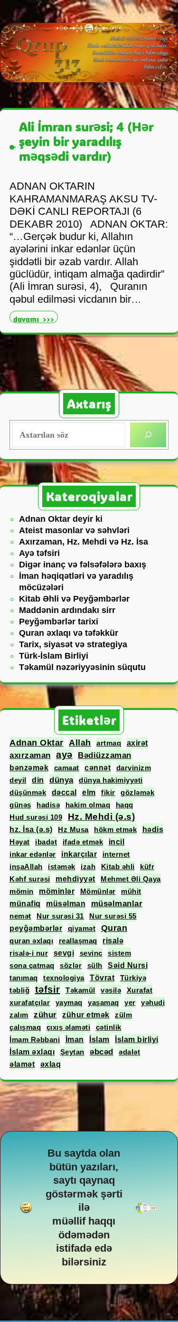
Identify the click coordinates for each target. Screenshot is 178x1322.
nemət (20, 916)
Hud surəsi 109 (35, 817)
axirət (137, 743)
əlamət (22, 1064)
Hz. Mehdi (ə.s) (101, 817)
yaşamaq (103, 1002)
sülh (95, 965)
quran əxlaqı (31, 941)
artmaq (108, 743)
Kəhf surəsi (29, 879)
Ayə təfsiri (39, 553)
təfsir (47, 989)
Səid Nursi (128, 965)
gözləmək (137, 792)
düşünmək (27, 792)
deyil (18, 780)
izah (88, 866)
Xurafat (140, 990)
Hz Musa (73, 829)
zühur (45, 1014)
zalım (18, 1015)
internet (116, 854)
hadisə (48, 805)
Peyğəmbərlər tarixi (58, 621)
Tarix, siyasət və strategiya (73, 644)
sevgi (64, 953)
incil (117, 842)
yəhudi (153, 1002)
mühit (131, 891)
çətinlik (109, 1027)
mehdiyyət (75, 879)
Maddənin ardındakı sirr (67, 610)
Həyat (19, 842)
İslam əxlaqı (32, 1052)
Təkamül (80, 990)
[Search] (148, 434)
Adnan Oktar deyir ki (61, 519)
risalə (113, 941)
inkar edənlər (32, 854)
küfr (147, 866)
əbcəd (101, 1051)
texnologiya (63, 978)
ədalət (129, 1052)
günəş (20, 805)
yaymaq (69, 1002)
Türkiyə (133, 978)
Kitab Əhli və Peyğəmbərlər (74, 599)
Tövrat (102, 978)
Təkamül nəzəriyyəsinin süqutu (82, 667)
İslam (99, 1039)
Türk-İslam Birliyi (53, 656)
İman (75, 1039)
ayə (64, 754)
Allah (80, 742)
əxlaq (50, 1064)
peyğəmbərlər (35, 928)
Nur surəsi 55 (113, 916)
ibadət (46, 842)
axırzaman (30, 755)
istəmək (61, 866)
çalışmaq (25, 1027)
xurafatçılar (29, 1002)
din (38, 780)
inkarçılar (79, 854)
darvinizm (133, 768)
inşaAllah (26, 866)
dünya (61, 780)
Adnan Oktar (36, 742)
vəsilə (111, 990)
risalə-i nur (28, 953)
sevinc (91, 953)
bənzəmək (28, 768)
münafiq (25, 903)
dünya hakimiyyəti (111, 780)
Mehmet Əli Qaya (131, 879)
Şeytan (72, 1052)
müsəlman (65, 903)
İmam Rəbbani (34, 1039)
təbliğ (19, 990)
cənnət (97, 768)
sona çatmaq (32, 965)
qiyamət (82, 928)
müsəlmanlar (117, 903)
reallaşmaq (78, 941)
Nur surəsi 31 (60, 916)
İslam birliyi (137, 1039)
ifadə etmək (83, 842)
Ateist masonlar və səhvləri (74, 530)
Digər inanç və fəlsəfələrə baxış (82, 564)
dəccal (64, 792)
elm (89, 792)
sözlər (71, 965)
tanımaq (23, 978)
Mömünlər (98, 891)
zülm (123, 1015)
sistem (119, 953)
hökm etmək (115, 829)
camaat (66, 768)
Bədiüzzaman (104, 755)
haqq (124, 805)
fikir (108, 792)
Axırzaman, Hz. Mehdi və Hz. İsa (83, 541)
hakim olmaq (88, 805)
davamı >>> (35, 318)
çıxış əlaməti (69, 1027)
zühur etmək (86, 1015)
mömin (21, 891)
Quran (114, 928)
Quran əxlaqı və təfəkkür (68, 633)
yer (130, 1002)
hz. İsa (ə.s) (31, 829)
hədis (153, 829)
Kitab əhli (118, 866)
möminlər (57, 891)
